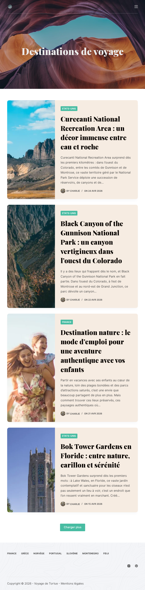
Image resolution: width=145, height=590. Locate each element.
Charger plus (72, 527)
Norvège (38, 553)
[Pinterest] (136, 565)
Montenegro (90, 553)
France (66, 322)
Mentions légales (72, 583)
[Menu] (136, 6)
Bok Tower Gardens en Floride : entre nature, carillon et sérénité (96, 455)
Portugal (55, 553)
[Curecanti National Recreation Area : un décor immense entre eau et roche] (31, 149)
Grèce (25, 553)
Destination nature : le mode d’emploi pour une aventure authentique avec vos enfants (95, 351)
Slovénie (72, 553)
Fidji (106, 553)
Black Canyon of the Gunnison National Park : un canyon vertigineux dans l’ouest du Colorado (92, 242)
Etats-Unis (69, 108)
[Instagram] (128, 565)
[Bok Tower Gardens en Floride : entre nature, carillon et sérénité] (31, 470)
